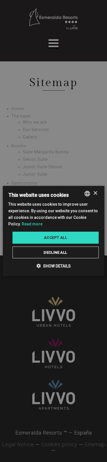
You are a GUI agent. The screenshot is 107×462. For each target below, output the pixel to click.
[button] (54, 266)
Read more (32, 224)
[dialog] (53, 231)
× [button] (95, 193)
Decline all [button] (55, 252)
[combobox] (87, 193)
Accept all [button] (55, 237)
